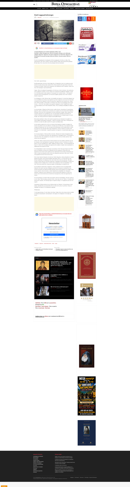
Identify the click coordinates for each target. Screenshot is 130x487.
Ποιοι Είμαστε (77, 477)
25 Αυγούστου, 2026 (89, 121)
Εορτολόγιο (38, 306)
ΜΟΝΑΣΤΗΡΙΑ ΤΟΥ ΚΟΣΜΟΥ (80, 8)
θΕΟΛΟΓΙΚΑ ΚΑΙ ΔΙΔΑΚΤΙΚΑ (54, 17)
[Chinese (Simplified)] (90, 2)
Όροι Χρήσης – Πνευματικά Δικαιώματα (91, 477)
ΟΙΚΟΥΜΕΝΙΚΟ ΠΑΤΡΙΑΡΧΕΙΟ (38, 456)
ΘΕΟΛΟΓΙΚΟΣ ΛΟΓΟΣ (47, 243)
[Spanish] (89, 3)
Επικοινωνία (82, 477)
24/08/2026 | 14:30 (58, 277)
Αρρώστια (41, 243)
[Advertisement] (54, 72)
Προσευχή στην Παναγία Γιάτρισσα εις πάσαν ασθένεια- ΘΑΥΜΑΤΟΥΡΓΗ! (90, 163)
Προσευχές (35, 468)
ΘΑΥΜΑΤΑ (35, 469)
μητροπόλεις (53, 302)
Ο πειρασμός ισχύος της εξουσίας (61, 465)
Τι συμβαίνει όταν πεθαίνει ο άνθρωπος (59, 275)
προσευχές (41, 308)
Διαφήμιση (72, 477)
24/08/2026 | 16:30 (60, 266)
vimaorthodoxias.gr (38, 477)
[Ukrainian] (90, 3)
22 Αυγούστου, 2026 (89, 177)
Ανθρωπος (36, 243)
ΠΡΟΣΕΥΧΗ (72, 8)
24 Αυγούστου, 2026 (89, 135)
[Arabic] (89, 2)
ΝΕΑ (45, 302)
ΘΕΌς (53, 243)
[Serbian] (95, 2)
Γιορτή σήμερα (44, 306)
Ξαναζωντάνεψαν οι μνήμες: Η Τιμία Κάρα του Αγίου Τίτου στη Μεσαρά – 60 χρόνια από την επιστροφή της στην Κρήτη (90, 183)
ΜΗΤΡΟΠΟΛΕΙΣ (66, 8)
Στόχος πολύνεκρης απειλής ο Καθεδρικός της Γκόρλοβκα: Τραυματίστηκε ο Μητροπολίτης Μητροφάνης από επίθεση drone (90, 199)
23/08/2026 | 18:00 (58, 288)
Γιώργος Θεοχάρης (54, 266)
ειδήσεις (46, 316)
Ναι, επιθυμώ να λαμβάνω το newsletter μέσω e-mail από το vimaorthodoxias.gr (53, 237)
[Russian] (94, 2)
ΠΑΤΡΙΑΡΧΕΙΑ (52, 8)
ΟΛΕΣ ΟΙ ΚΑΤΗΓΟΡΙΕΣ (89, 8)
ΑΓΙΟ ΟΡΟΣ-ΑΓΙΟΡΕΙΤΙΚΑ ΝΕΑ (38, 464)
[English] (91, 2)
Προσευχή (47, 308)
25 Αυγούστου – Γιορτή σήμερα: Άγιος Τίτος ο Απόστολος (89, 139)
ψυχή (56, 243)
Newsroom (39, 17)
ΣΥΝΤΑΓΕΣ (35, 472)
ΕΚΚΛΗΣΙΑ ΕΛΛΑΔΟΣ (59, 8)
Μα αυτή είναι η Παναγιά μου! (59, 287)
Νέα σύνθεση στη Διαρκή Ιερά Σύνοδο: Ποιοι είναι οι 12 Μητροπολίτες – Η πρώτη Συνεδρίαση (85, 118)
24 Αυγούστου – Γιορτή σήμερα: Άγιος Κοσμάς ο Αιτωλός (89, 132)
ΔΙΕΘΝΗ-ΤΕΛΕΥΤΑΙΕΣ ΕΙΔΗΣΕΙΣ (38, 461)
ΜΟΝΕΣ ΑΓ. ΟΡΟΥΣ (45, 8)
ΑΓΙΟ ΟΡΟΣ (39, 8)
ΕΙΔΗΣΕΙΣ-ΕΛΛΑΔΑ (36, 460)
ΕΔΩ (43, 304)
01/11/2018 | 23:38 (45, 17)
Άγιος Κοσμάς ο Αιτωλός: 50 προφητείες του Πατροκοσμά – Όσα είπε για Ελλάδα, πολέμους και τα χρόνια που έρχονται (61, 263)
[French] (92, 2)
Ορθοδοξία (37, 302)
